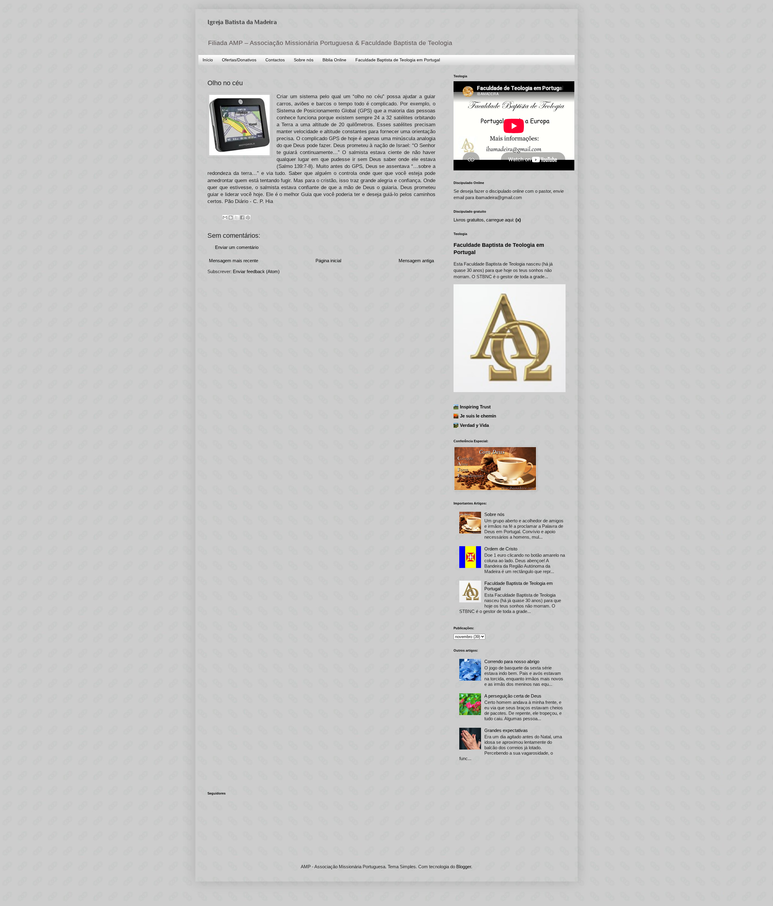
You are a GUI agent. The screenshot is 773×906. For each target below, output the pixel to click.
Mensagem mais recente (233, 260)
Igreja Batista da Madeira (242, 22)
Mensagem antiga (416, 260)
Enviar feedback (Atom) (256, 271)
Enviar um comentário (236, 247)
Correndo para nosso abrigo (511, 661)
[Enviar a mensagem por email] (225, 217)
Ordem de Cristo (500, 548)
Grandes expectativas (506, 730)
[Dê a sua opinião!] (231, 217)
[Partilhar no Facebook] (242, 217)
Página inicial (328, 260)
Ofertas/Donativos (239, 59)
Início (208, 59)
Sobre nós (303, 59)
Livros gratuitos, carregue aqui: (487, 219)
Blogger (463, 866)
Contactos (275, 59)
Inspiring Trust (475, 406)
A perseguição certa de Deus (512, 695)
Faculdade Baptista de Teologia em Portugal (397, 59)
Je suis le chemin (478, 415)
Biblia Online (334, 59)
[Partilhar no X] (236, 217)
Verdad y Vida (474, 425)
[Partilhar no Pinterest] (248, 217)
